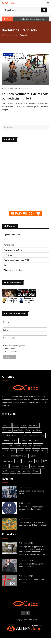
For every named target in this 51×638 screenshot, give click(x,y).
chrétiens (37, 430)
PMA (45, 461)
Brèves (6, 240)
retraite (25, 466)
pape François (28, 461)
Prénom (6, 330)
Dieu (42, 435)
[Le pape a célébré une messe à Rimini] (9, 492)
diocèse (6, 440)
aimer (15, 425)
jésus (28, 451)
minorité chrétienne (19, 456)
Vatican (41, 466)
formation (38, 446)
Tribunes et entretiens (13, 270)
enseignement (34, 440)
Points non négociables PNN (16, 260)
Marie (44, 451)
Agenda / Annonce (11, 235)
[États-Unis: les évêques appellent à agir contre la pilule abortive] (9, 508)
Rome (6, 265)
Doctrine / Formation (12, 250)
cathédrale (18, 430)
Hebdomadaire (11, 352)
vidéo (13, 471)
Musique (33, 456)
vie (19, 471)
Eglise (14, 440)
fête (13, 451)
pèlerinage (15, 466)
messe (5, 456)
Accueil (6, 35)
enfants (23, 440)
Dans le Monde (10, 245)
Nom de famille (9, 338)
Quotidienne (10, 349)
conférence (33, 435)
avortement (33, 425)
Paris (38, 461)
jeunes (20, 451)
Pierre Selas (8, 88)
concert (23, 435)
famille (17, 446)
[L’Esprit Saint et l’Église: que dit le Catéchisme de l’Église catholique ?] (9, 524)
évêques (36, 471)
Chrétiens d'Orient (10, 435)
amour (23, 425)
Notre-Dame (8, 461)
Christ (28, 430)
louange (36, 451)
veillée (5, 471)
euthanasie (7, 446)
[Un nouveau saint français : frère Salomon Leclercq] (9, 565)
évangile (26, 471)
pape (18, 461)
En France (7, 255)
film (24, 446)
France (5, 451)
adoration (7, 425)
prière (5, 466)
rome (33, 466)
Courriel (6, 322)
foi (30, 446)
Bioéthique (7, 430)
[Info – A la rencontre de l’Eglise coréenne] (9, 580)
